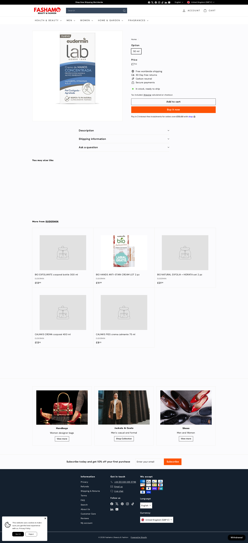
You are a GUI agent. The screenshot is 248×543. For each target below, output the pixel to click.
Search (84, 504)
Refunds (85, 486)
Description (86, 130)
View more (62, 439)
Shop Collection (124, 438)
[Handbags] (62, 407)
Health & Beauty (47, 20)
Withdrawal (237, 537)
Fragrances (137, 20)
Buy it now (173, 109)
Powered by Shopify (139, 537)
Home (134, 39)
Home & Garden (109, 20)
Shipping (147, 95)
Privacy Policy (24, 528)
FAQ (83, 500)
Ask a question (88, 147)
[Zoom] (77, 76)
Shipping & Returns (90, 491)
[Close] (45, 518)
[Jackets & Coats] (124, 407)
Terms (84, 495)
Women (85, 20)
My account (86, 523)
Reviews (85, 518)
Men (70, 20)
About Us (85, 509)
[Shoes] (186, 407)
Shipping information (92, 139)
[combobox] (96, 10)
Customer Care (88, 513)
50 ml (136, 51)
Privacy (84, 482)
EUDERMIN (52, 221)
